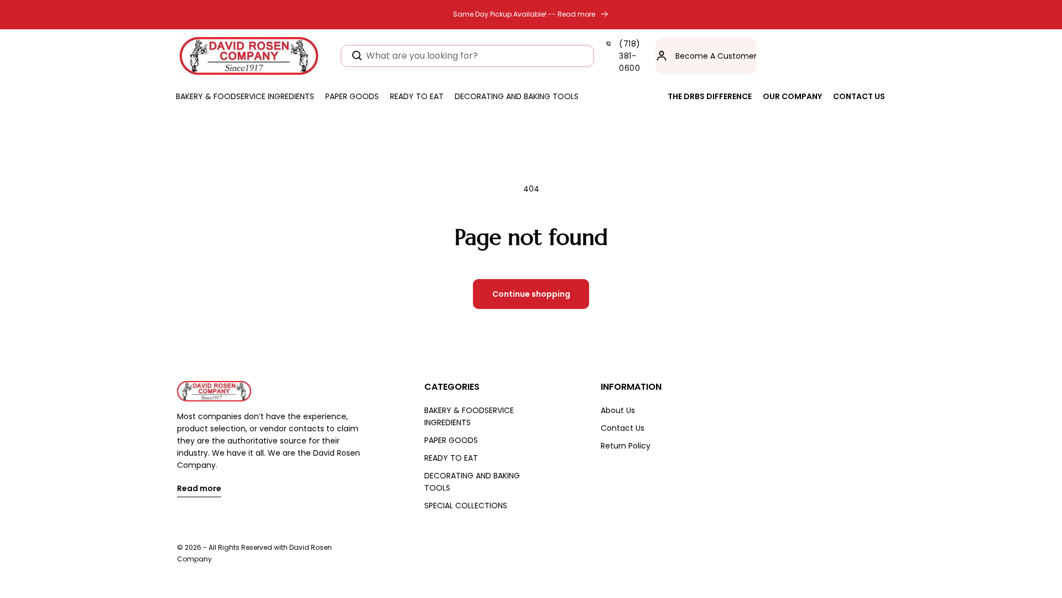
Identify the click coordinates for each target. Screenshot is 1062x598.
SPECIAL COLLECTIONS (465, 505)
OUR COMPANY (792, 96)
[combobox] (467, 56)
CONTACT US (859, 96)
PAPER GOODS (451, 440)
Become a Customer (716, 55)
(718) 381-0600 (630, 56)
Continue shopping (531, 294)
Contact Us (622, 428)
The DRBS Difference (710, 96)
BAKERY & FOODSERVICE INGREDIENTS (469, 416)
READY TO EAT (451, 457)
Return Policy (625, 445)
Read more (199, 489)
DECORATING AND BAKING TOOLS (472, 481)
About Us (618, 410)
